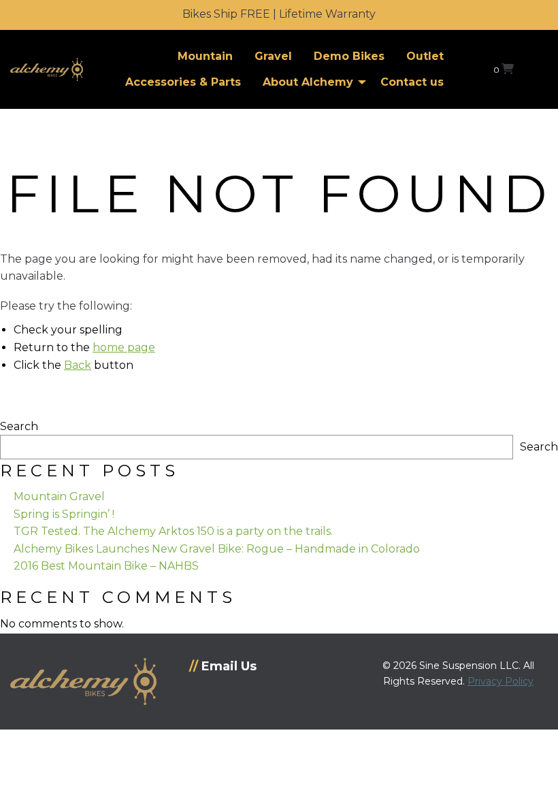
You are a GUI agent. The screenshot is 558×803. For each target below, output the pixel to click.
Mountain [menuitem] (205, 56)
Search (19, 426)
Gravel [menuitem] (273, 56)
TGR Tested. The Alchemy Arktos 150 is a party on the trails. (173, 531)
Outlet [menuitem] (425, 56)
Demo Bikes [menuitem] (349, 56)
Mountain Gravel (59, 496)
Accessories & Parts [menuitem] (183, 82)
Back (77, 365)
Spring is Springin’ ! (64, 514)
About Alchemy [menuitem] (308, 82)
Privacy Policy (500, 681)
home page (124, 347)
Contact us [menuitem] (412, 82)
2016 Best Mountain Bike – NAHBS (106, 565)
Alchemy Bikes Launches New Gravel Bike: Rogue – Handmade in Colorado (217, 548)
